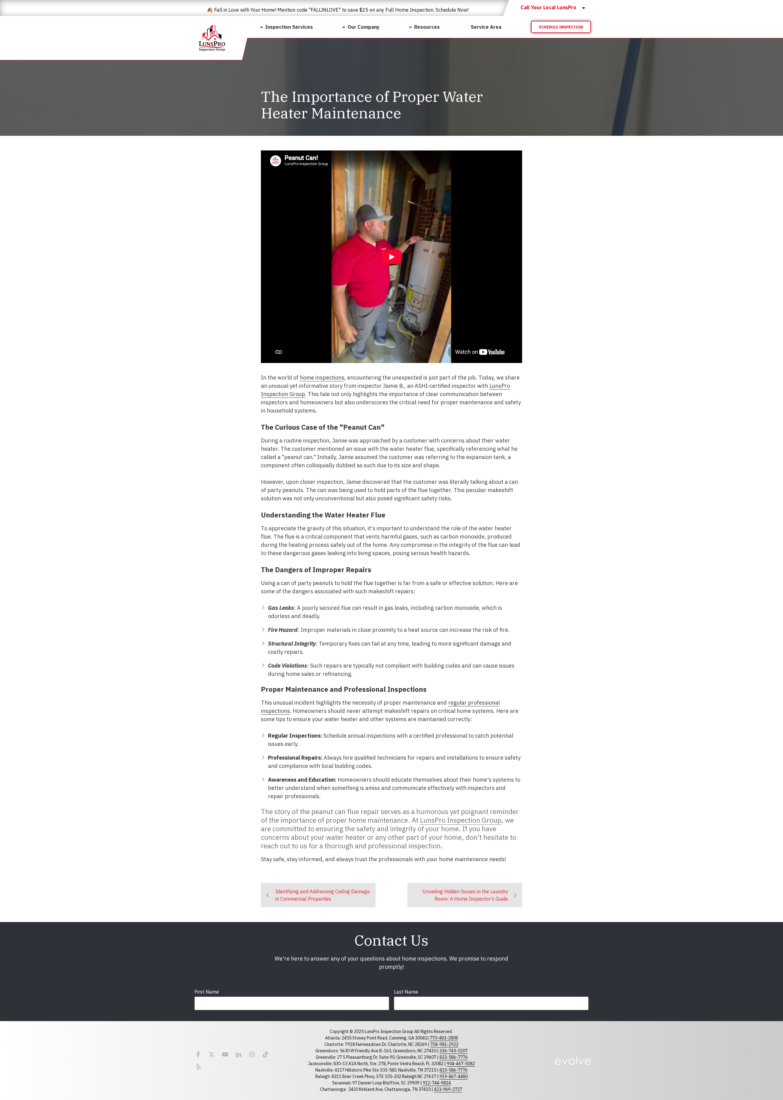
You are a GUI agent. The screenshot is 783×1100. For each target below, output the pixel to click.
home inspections (322, 377)
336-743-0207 (454, 1051)
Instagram (252, 1054)
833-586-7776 (454, 1057)
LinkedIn (238, 1054)
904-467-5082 (461, 1063)
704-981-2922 (444, 1044)
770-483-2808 (444, 1038)
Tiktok (265, 1054)
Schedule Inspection (561, 27)
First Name (207, 992)
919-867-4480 (454, 1076)
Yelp (198, 1067)
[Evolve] (573, 1060)
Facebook (198, 1054)
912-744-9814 (437, 1083)
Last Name (406, 992)
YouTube (225, 1054)
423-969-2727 (448, 1089)
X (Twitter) (212, 1054)
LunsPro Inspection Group (460, 820)
